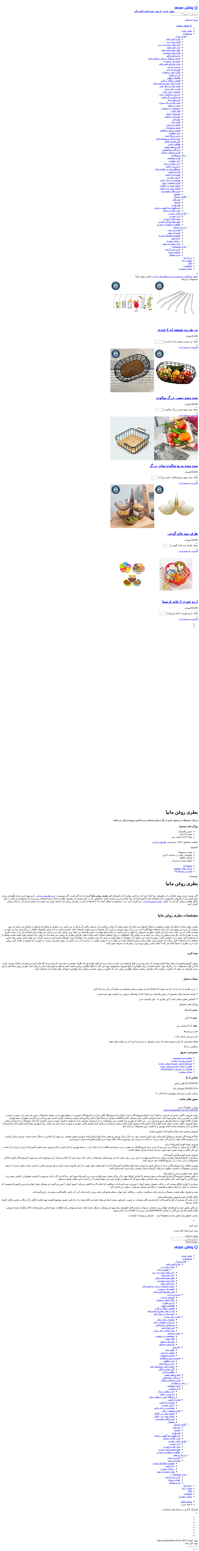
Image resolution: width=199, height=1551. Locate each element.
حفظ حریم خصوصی (182, 1058)
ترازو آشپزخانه (173, 55)
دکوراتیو (176, 119)
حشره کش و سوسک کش (168, 138)
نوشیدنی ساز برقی (171, 91)
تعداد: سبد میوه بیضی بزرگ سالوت (181, 409)
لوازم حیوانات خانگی (170, 152)
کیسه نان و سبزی (171, 61)
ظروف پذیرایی (173, 69)
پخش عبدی (186, 31)
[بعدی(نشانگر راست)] (194, 1549)
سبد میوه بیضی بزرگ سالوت (177, 398)
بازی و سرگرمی (172, 249)
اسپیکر (177, 202)
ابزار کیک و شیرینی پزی (169, 44)
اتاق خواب (175, 111)
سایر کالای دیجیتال (171, 210)
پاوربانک (176, 199)
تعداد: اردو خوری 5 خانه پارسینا (183, 613)
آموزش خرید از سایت (181, 1060)
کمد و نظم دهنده (172, 147)
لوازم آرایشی (174, 172)
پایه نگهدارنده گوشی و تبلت (167, 208)
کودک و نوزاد (174, 252)
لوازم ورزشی (173, 230)
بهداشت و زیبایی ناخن (170, 180)
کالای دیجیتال (180, 197)
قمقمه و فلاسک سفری (169, 235)
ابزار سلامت (174, 161)
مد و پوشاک (174, 255)
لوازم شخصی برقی (171, 183)
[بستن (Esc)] (188, 1546)
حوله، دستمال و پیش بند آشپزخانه (164, 58)
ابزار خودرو (175, 216)
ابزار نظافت (174, 133)
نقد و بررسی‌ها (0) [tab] (183, 871)
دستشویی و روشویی (170, 108)
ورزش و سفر (179, 227)
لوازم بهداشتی (173, 158)
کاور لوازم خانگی (172, 141)
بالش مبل (175, 122)
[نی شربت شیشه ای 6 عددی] (154, 323)
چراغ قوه (175, 238)
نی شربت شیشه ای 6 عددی (177, 330)
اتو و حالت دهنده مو (171, 191)
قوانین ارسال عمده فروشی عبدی (176, 1066)
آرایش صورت (173, 177)
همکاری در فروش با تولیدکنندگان (176, 1069)
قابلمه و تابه (163, 1269)
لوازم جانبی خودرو (177, 213)
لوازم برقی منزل (172, 89)
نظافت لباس (174, 144)
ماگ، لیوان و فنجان (171, 72)
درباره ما (188, 257)
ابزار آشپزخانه (173, 47)
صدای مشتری (185, 268)
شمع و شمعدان (173, 127)
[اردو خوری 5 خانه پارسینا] (154, 595)
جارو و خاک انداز (172, 136)
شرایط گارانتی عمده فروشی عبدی (175, 1063)
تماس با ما (187, 260)
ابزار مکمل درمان (171, 163)
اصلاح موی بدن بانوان (170, 188)
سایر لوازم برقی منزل (169, 102)
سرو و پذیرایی (173, 67)
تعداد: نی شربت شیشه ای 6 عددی (181, 341)
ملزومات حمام (173, 114)
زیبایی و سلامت (178, 155)
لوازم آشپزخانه (173, 39)
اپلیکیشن (188, 266)
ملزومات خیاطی (172, 116)
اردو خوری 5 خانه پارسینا (180, 601)
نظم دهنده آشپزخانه (170, 50)
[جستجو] (197, 17)
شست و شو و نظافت (170, 130)
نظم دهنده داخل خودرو (169, 221)
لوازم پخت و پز (173, 42)
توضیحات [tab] (187, 865)
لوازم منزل (180, 36)
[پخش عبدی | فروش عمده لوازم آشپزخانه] (184, 28)
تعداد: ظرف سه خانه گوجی (185, 545)
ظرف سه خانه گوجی (183, 533)
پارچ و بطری (174, 75)
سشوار (177, 194)
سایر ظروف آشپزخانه (169, 64)
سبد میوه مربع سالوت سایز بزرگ (174, 466)
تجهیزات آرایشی (172, 174)
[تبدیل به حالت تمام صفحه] (194, 1546)
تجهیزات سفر (174, 232)
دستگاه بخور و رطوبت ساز (167, 169)
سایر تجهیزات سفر (171, 244)
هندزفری (176, 205)
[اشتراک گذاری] (191, 1546)
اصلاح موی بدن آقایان (170, 185)
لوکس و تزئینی (173, 125)
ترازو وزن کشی (172, 166)
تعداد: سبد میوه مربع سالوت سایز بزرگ (179, 477)
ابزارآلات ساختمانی (171, 150)
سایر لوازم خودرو (172, 219)
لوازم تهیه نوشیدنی (171, 53)
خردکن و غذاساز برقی (169, 94)
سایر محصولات (179, 246)
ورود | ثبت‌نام (191, 19)
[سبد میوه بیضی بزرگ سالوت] (154, 391)
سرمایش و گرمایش (170, 97)
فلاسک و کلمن (173, 78)
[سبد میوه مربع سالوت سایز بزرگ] (154, 459)
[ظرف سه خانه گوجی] (154, 527)
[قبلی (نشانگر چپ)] (197, 1549)
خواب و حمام (174, 105)
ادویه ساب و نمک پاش (169, 86)
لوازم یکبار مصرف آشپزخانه (166, 83)
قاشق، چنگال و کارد (170, 80)
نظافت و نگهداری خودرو (168, 224)
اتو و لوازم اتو (174, 100)
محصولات (187, 33)
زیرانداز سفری (173, 241)
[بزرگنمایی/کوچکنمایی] (197, 1546)
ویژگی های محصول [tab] (182, 868)
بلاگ (190, 263)
